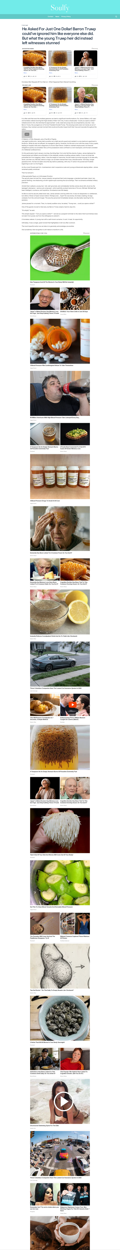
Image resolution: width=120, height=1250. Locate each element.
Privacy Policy (66, 16)
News (57, 16)
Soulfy (60, 7)
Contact (50, 16)
